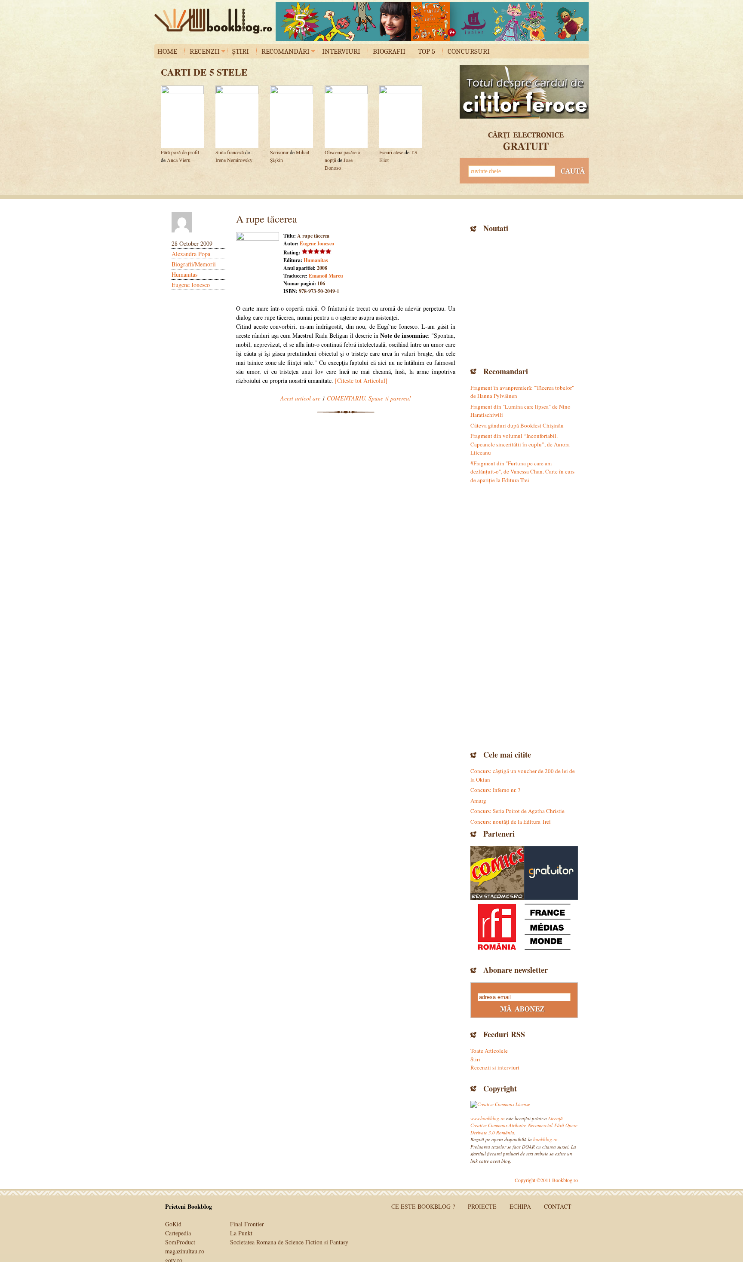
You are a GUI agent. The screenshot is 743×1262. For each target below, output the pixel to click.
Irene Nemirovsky (233, 159)
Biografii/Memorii (194, 264)
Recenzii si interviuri (494, 1067)
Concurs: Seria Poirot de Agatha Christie (517, 811)
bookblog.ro (215, 21)
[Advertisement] (524, 298)
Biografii (389, 51)
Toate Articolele (489, 1050)
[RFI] (524, 926)
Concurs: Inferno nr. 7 (495, 790)
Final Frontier (247, 1224)
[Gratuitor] (551, 873)
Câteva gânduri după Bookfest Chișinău (517, 425)
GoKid (173, 1224)
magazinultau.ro (184, 1251)
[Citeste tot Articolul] (361, 380)
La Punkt (241, 1233)
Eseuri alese (391, 152)
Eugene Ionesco (191, 285)
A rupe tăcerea (266, 219)
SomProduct (180, 1242)
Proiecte (482, 1206)
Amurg (478, 800)
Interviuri (341, 51)
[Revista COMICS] (497, 873)
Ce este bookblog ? (423, 1206)
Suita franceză (229, 152)
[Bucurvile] (432, 21)
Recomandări (285, 51)
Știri (240, 51)
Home (167, 51)
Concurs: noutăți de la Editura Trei (510, 821)
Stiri (475, 1059)
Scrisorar (279, 152)
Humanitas (184, 274)
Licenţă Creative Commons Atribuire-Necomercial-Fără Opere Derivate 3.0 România (523, 1125)
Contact (557, 1206)
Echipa (520, 1206)
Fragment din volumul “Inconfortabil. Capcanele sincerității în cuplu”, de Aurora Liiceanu (520, 444)
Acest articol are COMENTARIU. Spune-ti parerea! (345, 398)
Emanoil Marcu (326, 275)
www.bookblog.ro (487, 1118)
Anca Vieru (178, 159)
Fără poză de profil (180, 152)
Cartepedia (178, 1233)
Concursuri (469, 51)
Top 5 (426, 51)
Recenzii (205, 51)
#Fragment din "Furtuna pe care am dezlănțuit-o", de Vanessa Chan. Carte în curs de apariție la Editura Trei (522, 471)
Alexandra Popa (191, 254)
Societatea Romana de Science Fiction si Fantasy (289, 1242)
